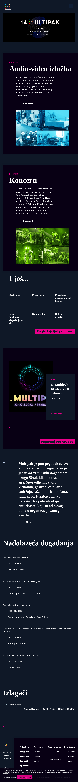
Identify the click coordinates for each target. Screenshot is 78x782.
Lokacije (37, 756)
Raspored (28, 103)
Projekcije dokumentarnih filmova (62, 298)
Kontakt (37, 761)
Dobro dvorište (59, 315)
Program (24, 751)
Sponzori (24, 765)
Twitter (69, 761)
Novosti (37, 752)
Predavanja (38, 295)
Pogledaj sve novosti (57, 441)
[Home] (8, 6)
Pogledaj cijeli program (55, 331)
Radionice (14, 295)
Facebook (71, 752)
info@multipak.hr (54, 759)
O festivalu (25, 747)
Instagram (71, 756)
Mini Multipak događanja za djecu (16, 319)
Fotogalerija (38, 747)
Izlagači (24, 761)
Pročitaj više (56, 413)
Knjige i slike (39, 314)
